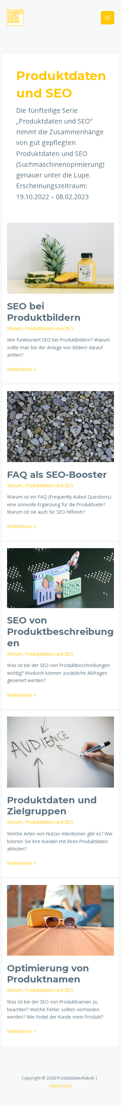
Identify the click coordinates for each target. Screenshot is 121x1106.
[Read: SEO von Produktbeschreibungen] (60, 577)
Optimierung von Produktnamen (48, 974)
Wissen (15, 328)
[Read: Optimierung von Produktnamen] (60, 919)
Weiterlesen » (21, 369)
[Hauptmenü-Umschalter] (108, 18)
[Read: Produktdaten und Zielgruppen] (60, 751)
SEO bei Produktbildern (44, 312)
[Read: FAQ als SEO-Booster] (60, 426)
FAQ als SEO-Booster (57, 474)
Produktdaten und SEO (49, 328)
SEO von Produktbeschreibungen (60, 631)
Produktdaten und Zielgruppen (52, 806)
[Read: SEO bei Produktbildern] (60, 257)
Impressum (60, 1085)
